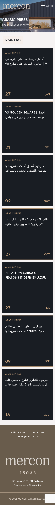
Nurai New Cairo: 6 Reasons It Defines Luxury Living (26, 277)
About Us (23, 432)
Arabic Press (13, 39)
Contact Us (37, 432)
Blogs (36, 436)
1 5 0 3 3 (28, 473)
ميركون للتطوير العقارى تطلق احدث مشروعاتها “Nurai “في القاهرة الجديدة (24, 331)
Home (5, 25)
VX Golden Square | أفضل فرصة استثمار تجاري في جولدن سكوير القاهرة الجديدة (25, 117)
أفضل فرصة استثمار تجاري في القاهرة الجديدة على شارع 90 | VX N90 (27, 64)
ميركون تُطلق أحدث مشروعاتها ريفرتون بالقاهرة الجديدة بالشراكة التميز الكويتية (26, 171)
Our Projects (23, 436)
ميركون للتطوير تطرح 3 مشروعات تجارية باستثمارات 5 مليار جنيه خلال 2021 (27, 384)
